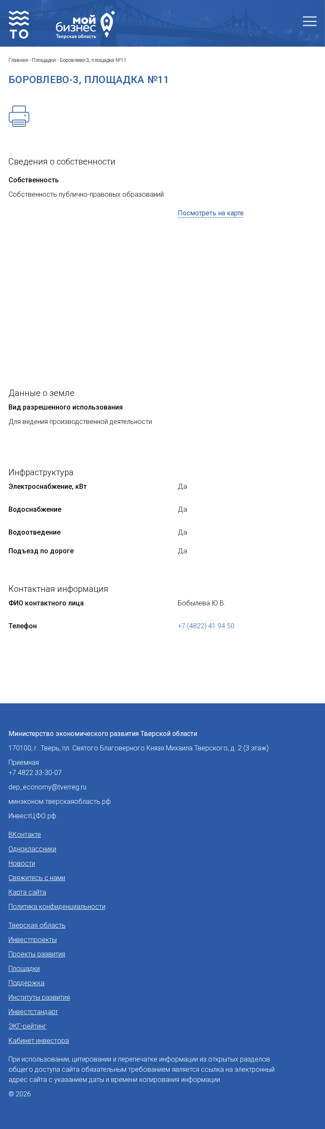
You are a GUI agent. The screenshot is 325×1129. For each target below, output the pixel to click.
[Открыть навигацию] (310, 21)
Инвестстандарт (33, 1012)
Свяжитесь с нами (36, 878)
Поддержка (26, 983)
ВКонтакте (24, 835)
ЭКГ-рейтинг (27, 1026)
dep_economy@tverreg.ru (47, 787)
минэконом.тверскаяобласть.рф (59, 801)
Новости (21, 863)
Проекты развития (36, 954)
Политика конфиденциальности (56, 907)
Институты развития (39, 997)
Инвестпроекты (32, 940)
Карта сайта (27, 892)
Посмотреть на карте (211, 213)
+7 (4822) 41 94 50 (206, 626)
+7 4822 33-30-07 (35, 773)
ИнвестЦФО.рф (32, 816)
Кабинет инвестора (38, 1041)
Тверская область (37, 925)
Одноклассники (32, 849)
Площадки (24, 969)
